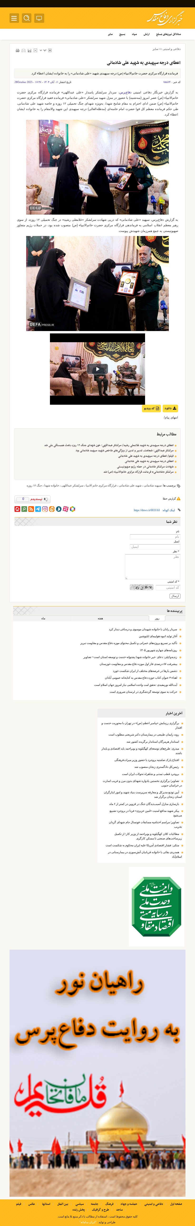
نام (177, 531)
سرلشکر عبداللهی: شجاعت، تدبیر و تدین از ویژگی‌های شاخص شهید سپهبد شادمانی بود (125, 450)
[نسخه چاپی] (17, 50)
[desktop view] (39, 19)
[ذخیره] (29, 50)
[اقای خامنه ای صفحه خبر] (156, 907)
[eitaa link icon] (52, 509)
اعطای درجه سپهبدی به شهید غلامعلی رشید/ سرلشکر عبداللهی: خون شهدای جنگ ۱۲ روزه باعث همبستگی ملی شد (109, 445)
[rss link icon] (31, 509)
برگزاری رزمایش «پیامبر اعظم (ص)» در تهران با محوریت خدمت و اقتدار (142, 725)
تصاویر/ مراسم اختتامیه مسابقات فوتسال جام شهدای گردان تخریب (145, 824)
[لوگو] (165, 26)
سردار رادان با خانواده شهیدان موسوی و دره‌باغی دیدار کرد (143, 629)
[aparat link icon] (65, 509)
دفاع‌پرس (125, 92)
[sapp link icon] (59, 509)
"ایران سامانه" (87, 1222)
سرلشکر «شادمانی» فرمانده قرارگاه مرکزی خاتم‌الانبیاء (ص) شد (138, 472)
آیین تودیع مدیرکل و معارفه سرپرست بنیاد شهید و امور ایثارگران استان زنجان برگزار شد (143, 794)
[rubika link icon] (72, 509)
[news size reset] (43, 50)
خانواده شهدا (51, 485)
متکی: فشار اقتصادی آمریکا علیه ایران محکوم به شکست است (142, 845)
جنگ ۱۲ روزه (34, 485)
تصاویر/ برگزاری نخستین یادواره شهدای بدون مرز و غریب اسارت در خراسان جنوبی (142, 783)
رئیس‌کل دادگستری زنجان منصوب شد (156, 767)
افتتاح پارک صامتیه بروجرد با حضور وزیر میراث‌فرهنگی (146, 760)
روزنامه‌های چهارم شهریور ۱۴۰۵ (158, 650)
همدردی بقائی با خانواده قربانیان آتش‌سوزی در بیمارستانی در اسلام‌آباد (145, 854)
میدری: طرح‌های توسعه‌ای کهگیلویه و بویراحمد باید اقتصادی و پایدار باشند (142, 751)
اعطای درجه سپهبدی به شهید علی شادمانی (149, 461)
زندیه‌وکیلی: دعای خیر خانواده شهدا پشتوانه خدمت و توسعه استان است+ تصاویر (130, 657)
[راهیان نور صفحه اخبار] (97, 1073)
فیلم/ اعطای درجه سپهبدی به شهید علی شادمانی (146, 456)
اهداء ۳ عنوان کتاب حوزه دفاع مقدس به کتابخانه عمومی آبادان (141, 677)
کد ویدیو (149, 408)
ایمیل (176, 541)
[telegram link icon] (38, 509)
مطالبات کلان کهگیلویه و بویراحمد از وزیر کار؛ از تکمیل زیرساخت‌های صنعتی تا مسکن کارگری (148, 836)
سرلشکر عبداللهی (72, 485)
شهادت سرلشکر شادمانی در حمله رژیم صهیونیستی (145, 466)
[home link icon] (17, 509)
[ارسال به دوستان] (23, 50)
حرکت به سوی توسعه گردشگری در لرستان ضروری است (143, 691)
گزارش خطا (169, 498)
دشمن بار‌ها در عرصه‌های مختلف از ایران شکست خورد (145, 671)
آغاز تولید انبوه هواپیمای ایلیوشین (158, 636)
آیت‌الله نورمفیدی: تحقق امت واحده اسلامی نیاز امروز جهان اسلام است (135, 685)
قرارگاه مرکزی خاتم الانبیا (101, 485)
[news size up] (50, 50)
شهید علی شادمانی (130, 485)
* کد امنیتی (173, 581)
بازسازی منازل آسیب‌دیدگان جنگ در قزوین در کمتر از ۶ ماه (144, 804)
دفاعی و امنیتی (171, 49)
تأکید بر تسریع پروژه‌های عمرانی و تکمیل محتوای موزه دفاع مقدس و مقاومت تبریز (128, 643)
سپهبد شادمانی (153, 485)
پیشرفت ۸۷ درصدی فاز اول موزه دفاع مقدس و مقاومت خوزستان (138, 664)
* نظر (176, 551)
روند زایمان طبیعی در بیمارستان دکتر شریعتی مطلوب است (143, 734)
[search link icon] (24, 509)
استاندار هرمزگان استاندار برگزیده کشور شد (153, 741)
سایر (155, 49)
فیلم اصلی (161, 420)
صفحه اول (176, 1204)
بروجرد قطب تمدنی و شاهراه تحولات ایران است (150, 774)
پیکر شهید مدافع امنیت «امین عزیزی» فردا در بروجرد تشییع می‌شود (146, 813)
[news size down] (35, 50)
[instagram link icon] (45, 509)
